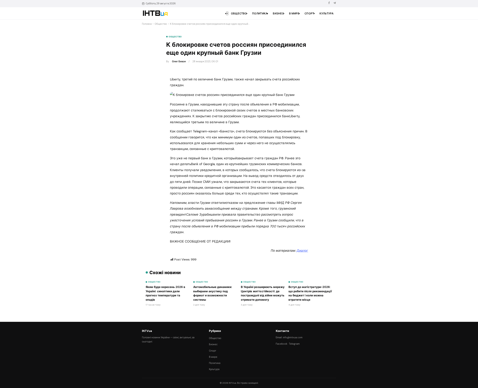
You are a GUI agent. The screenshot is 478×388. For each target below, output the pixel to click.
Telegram (294, 343)
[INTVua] (155, 13)
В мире (294, 13)
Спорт (309, 13)
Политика (260, 13)
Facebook (281, 343)
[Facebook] (329, 3)
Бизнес (278, 13)
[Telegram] (334, 3)
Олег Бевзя (179, 61)
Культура (326, 13)
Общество (239, 13)
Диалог (302, 251)
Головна (147, 23)
